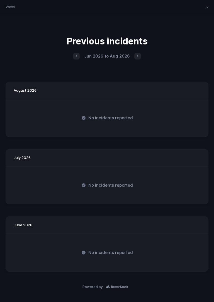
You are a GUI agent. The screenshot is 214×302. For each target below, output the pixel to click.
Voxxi (10, 6)
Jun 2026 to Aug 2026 (107, 56)
